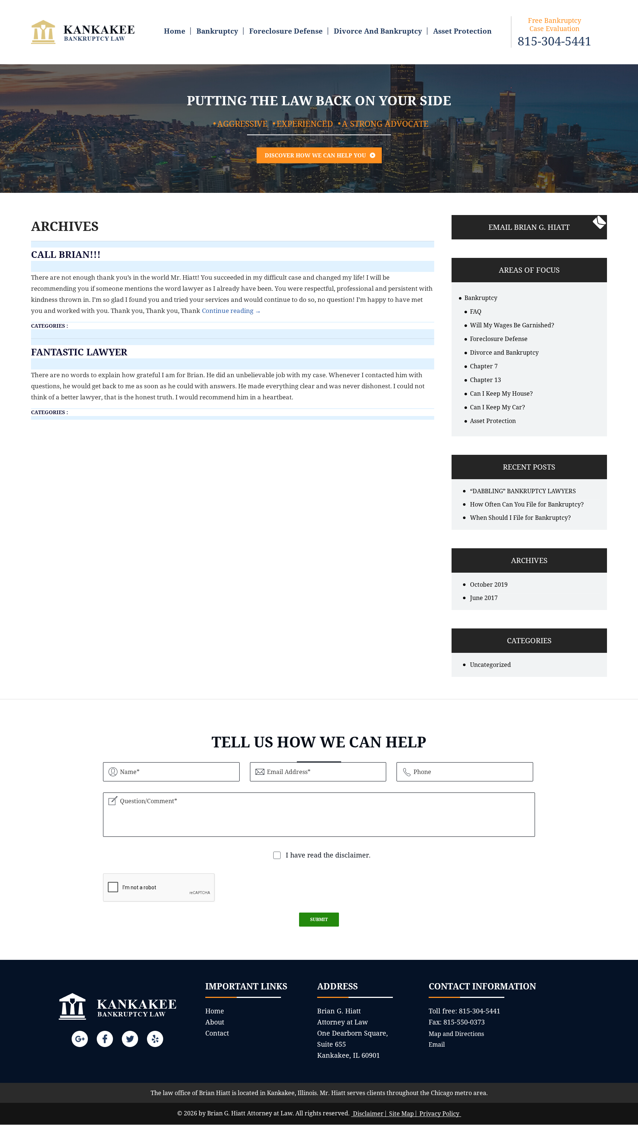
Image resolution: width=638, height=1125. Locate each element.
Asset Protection (462, 31)
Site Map (401, 1114)
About (214, 1021)
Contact (217, 1033)
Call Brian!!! (66, 254)
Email (437, 1044)
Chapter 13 (485, 380)
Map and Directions (456, 1034)
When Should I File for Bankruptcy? (520, 518)
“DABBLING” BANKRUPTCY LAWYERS (523, 491)
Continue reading (231, 310)
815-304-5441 (554, 41)
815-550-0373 (464, 1021)
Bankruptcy (217, 31)
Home (174, 31)
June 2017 (484, 598)
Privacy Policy (439, 1114)
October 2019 (489, 584)
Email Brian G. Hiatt (529, 227)
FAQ (475, 311)
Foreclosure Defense (286, 31)
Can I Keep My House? (501, 393)
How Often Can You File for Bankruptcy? (527, 504)
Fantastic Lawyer (79, 351)
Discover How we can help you (315, 155)
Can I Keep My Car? (497, 407)
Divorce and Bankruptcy (378, 31)
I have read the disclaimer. (328, 854)
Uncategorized (490, 665)
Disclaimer (368, 1114)
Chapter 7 (484, 366)
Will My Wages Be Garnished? (512, 325)
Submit (319, 919)
